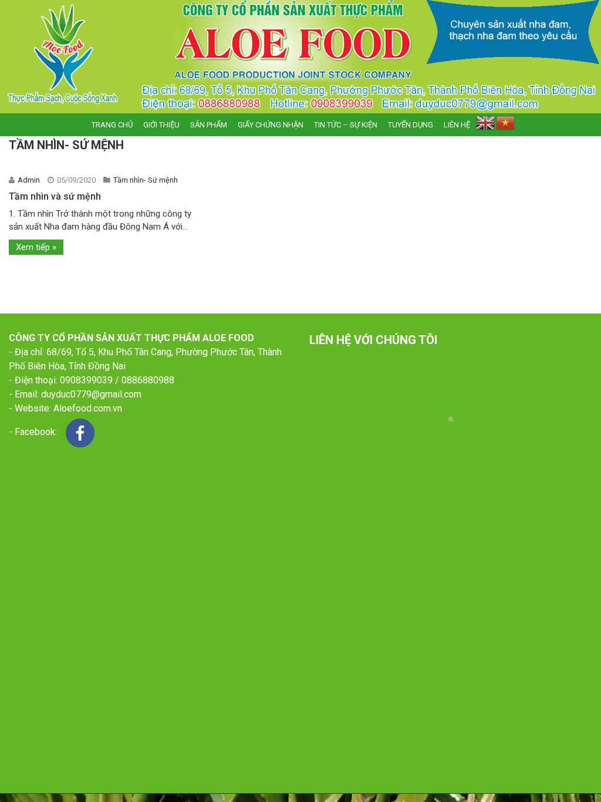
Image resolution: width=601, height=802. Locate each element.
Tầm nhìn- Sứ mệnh (145, 180)
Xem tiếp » (36, 247)
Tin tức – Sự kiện (345, 124)
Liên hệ (457, 124)
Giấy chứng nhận (270, 124)
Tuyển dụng (410, 124)
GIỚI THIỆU (161, 124)
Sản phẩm (208, 124)
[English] (485, 125)
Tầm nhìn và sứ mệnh (55, 196)
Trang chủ (112, 124)
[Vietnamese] (505, 125)
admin (30, 180)
